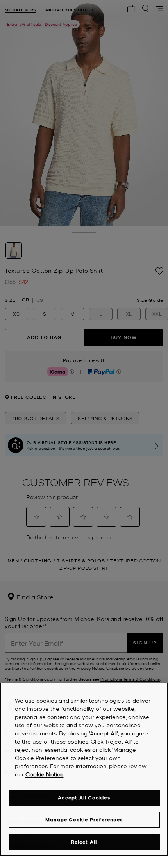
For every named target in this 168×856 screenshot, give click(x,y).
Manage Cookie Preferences (84, 819)
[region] (84, 769)
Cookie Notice (44, 774)
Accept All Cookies (84, 797)
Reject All (84, 841)
